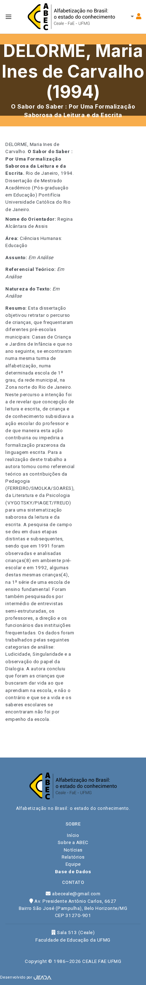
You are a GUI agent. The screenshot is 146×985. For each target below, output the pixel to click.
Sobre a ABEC (73, 842)
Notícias (73, 850)
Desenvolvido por (17, 977)
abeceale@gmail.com (75, 893)
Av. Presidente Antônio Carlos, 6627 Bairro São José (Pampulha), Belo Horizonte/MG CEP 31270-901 (73, 908)
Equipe (73, 864)
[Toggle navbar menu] (8, 16)
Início (73, 835)
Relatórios (73, 857)
